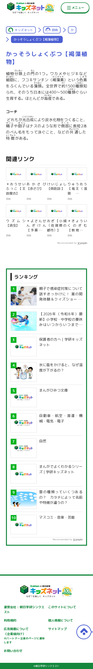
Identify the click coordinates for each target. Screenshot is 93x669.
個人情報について (60, 620)
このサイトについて (62, 607)
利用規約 (10, 620)
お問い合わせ (13, 651)
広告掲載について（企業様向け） (24, 635)
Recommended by (67, 242)
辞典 (55, 30)
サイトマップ (57, 629)
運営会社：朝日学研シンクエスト (24, 609)
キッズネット (24, 30)
